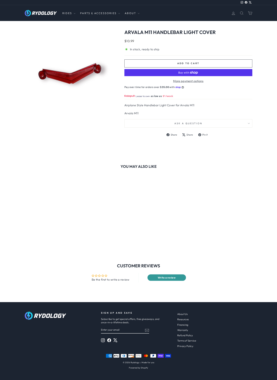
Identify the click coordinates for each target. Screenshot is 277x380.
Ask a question (188, 123)
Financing (182, 324)
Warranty (182, 330)
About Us (182, 314)
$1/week (168, 96)
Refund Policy (185, 335)
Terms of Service (186, 340)
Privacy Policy (185, 346)
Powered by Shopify (138, 367)
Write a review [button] (167, 277)
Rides (67, 13)
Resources (183, 319)
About (131, 13)
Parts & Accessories (99, 13)
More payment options (188, 81)
